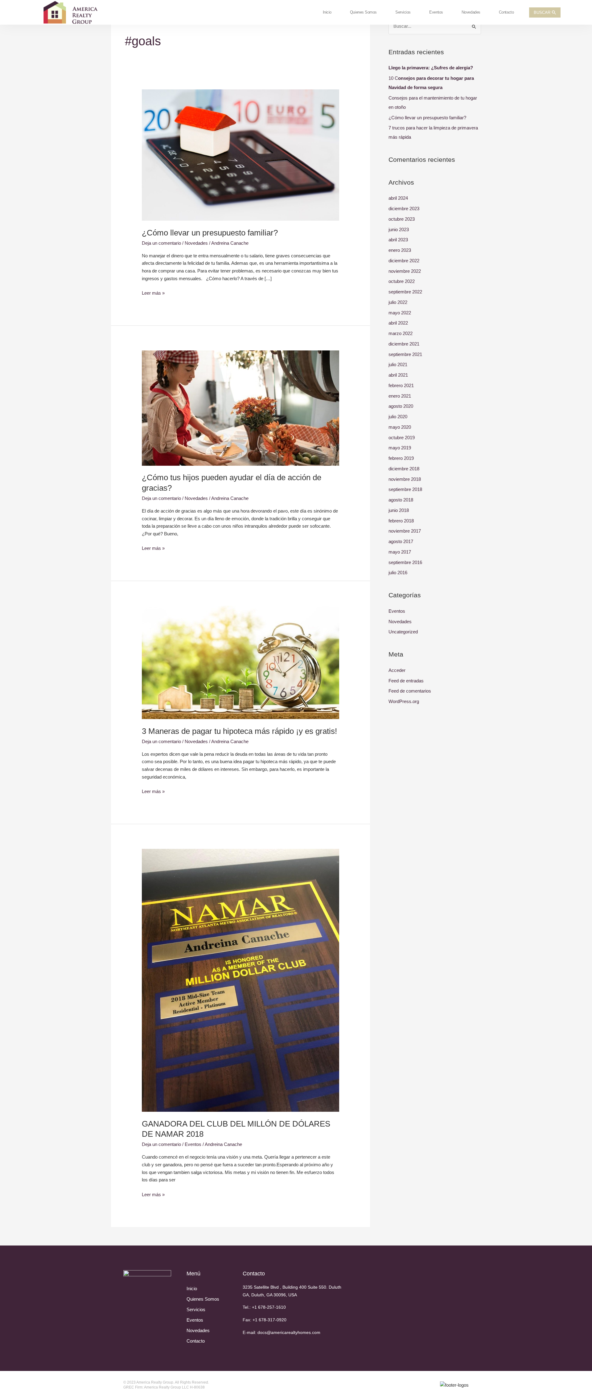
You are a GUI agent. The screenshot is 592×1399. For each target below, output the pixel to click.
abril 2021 (398, 375)
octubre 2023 (401, 219)
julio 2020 (397, 416)
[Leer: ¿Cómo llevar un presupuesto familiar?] (240, 154)
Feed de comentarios (409, 690)
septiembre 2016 (405, 562)
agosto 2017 (400, 541)
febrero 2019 (401, 458)
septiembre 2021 (405, 354)
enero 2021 (399, 396)
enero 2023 (399, 250)
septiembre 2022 (405, 291)
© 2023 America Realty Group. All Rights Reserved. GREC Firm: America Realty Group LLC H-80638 (166, 1384)
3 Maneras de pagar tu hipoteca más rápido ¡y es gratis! (239, 731)
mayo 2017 (399, 551)
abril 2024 (398, 198)
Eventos (436, 12)
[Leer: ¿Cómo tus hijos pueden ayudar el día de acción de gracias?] (240, 407)
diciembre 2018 (403, 468)
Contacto (506, 12)
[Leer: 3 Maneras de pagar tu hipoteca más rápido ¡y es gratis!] (240, 662)
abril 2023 (398, 239)
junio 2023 (398, 229)
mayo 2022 (399, 312)
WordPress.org (403, 701)
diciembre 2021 (403, 343)
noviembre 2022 (404, 271)
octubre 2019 (401, 437)
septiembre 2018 (405, 489)
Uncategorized (403, 631)
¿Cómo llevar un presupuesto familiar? (210, 232)
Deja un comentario (161, 243)
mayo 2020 (399, 427)
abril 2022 (398, 322)
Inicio (327, 12)
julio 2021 (397, 364)
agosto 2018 (400, 499)
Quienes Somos (363, 12)
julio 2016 (397, 572)
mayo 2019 (399, 447)
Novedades (471, 12)
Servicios (403, 12)
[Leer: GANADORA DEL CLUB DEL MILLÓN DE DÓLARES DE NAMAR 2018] (240, 980)
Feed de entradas (406, 680)
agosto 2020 (400, 406)
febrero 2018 (401, 520)
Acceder (396, 670)
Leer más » (153, 292)
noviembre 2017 (404, 531)
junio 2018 (398, 510)
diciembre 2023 (403, 208)
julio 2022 (397, 302)
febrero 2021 (401, 385)
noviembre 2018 (404, 479)
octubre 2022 (401, 281)
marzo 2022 (400, 333)
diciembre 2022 (403, 260)
